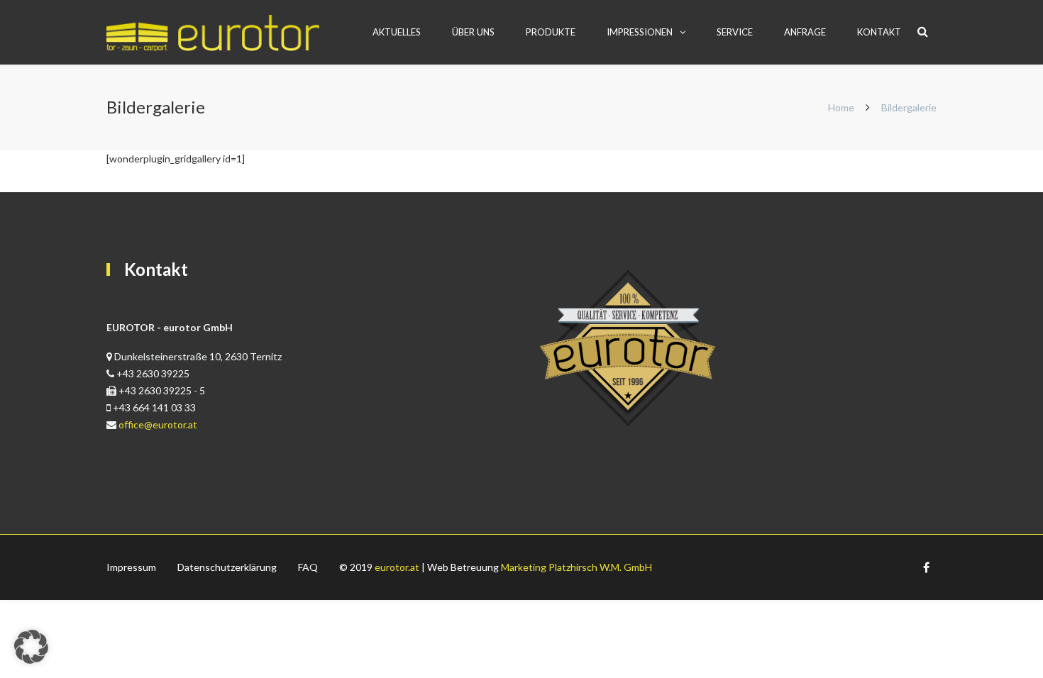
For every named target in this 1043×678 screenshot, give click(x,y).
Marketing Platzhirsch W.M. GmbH (576, 567)
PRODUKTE (550, 32)
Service (735, 32)
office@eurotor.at (157, 424)
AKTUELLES (396, 32)
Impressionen (640, 32)
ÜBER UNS (473, 32)
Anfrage (805, 32)
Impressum (131, 567)
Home (841, 107)
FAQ (308, 567)
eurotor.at (397, 567)
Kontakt (879, 32)
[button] (31, 647)
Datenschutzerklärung (227, 567)
